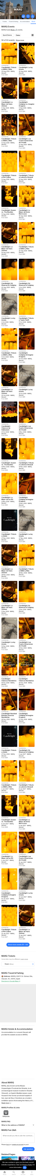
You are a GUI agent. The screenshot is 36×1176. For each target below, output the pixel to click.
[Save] (28, 16)
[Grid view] (33, 35)
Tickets (4, 21)
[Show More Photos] (23, 16)
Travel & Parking (13, 21)
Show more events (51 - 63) (18, 945)
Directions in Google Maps (10, 981)
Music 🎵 (14, 30)
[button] (18, 1125)
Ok (25, 1168)
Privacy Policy (27, 1165)
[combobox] (7, 35)
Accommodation (25, 21)
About (33, 21)
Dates (18, 35)
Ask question (28, 1149)
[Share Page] (33, 16)
